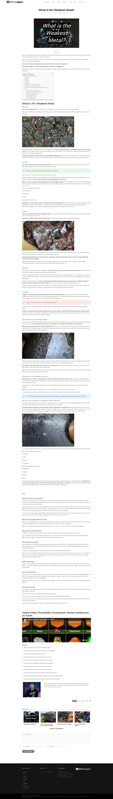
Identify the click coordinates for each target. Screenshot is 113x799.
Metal (70, 2)
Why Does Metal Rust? (30, 724)
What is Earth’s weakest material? (34, 92)
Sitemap (25, 785)
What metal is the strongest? (33, 94)
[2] (89, 157)
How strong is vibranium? (32, 96)
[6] (50, 314)
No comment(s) (56, 49)
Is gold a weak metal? (31, 95)
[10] (42, 556)
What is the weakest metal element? (34, 90)
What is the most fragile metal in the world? (35, 91)
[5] (79, 283)
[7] (47, 330)
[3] (29, 185)
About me (80, 2)
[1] (64, 66)
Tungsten (64, 2)
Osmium (27, 81)
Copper (58, 2)
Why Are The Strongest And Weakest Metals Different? (36, 87)
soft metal (59, 326)
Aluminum (47, 2)
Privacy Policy (26, 787)
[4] (65, 263)
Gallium (27, 78)
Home (49, 12)
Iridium (27, 80)
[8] (27, 387)
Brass (53, 2)
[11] (67, 603)
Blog (75, 2)
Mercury (27, 77)
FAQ (26, 88)
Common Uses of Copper (65, 724)
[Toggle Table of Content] (51, 74)
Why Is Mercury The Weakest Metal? (33, 84)
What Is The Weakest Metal (30, 76)
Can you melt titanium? (32, 98)
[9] (63, 537)
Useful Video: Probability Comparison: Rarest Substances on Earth (38, 99)
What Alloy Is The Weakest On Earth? (33, 86)
